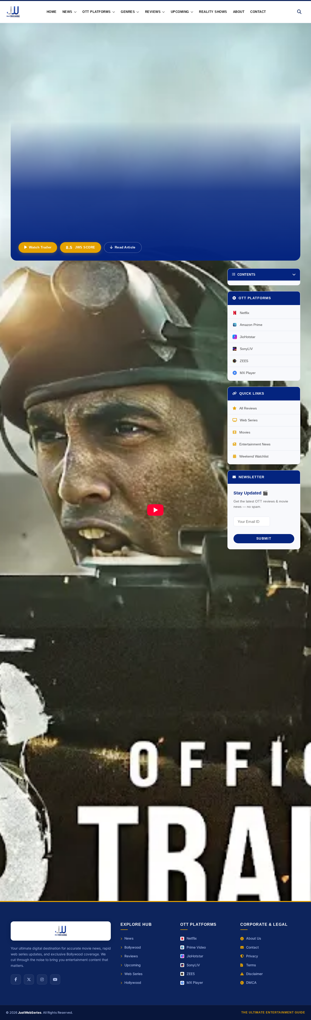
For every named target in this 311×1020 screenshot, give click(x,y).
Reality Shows (213, 12)
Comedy (143, 814)
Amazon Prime (251, 325)
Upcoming (132, 965)
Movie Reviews (62, 874)
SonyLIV (246, 349)
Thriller (112, 814)
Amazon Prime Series (195, 863)
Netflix (244, 312)
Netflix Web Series (114, 863)
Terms (251, 965)
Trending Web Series (153, 863)
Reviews (64, 827)
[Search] (299, 12)
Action (26, 814)
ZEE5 (244, 361)
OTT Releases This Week (71, 863)
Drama (56, 814)
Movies (244, 432)
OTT (92, 827)
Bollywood (132, 947)
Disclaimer (254, 974)
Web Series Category (147, 758)
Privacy (252, 956)
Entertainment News (40, 741)
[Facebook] (16, 979)
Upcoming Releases (145, 741)
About (239, 12)
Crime (83, 814)
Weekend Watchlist (253, 456)
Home (52, 12)
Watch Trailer (40, 247)
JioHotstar (247, 337)
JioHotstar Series (28, 874)
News (129, 938)
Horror (172, 814)
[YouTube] (55, 979)
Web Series (249, 420)
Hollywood (30, 827)
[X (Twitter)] (29, 979)
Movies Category (37, 775)
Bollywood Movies (29, 863)
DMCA (251, 982)
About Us (253, 938)
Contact (258, 12)
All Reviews (248, 408)
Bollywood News (142, 775)
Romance (163, 827)
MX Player (248, 373)
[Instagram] (42, 979)
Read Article (125, 247)
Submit (263, 538)
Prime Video (196, 947)
